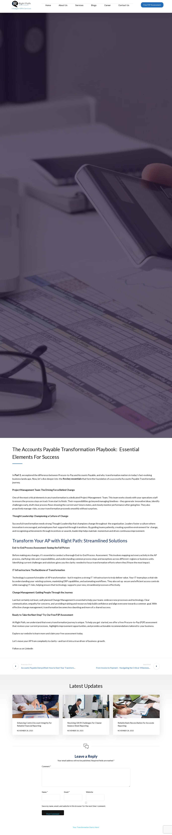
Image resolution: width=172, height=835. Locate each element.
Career (107, 5)
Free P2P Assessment (152, 5)
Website (89, 792)
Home (48, 5)
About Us (63, 5)
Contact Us (123, 5)
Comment (46, 766)
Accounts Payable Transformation (138, 478)
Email (67, 792)
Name (45, 792)
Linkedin (29, 648)
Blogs (93, 5)
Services (79, 5)
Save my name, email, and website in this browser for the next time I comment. (74, 806)
